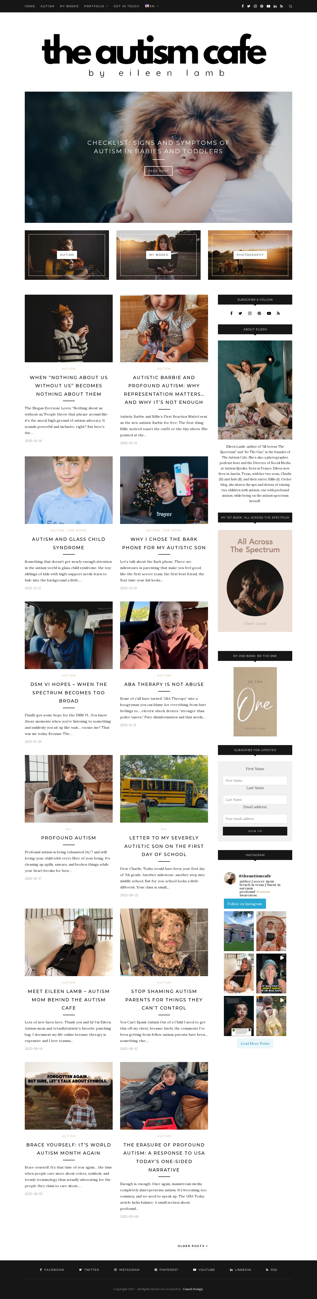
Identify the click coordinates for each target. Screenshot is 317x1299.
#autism (263, 891)
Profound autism (68, 838)
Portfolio (94, 6)
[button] (239, 931)
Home (30, 6)
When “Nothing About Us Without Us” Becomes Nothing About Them (69, 386)
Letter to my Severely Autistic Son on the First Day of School (164, 846)
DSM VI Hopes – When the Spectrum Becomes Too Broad (68, 693)
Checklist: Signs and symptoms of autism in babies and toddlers (158, 147)
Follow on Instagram (245, 904)
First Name (255, 768)
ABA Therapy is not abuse (164, 684)
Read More (158, 171)
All (69, 829)
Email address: (255, 807)
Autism (47, 6)
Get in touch (127, 6)
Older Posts (192, 1246)
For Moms (77, 530)
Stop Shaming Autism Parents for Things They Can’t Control (164, 1000)
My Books (69, 6)
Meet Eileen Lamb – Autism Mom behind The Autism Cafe (69, 1000)
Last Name (255, 787)
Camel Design (193, 1289)
